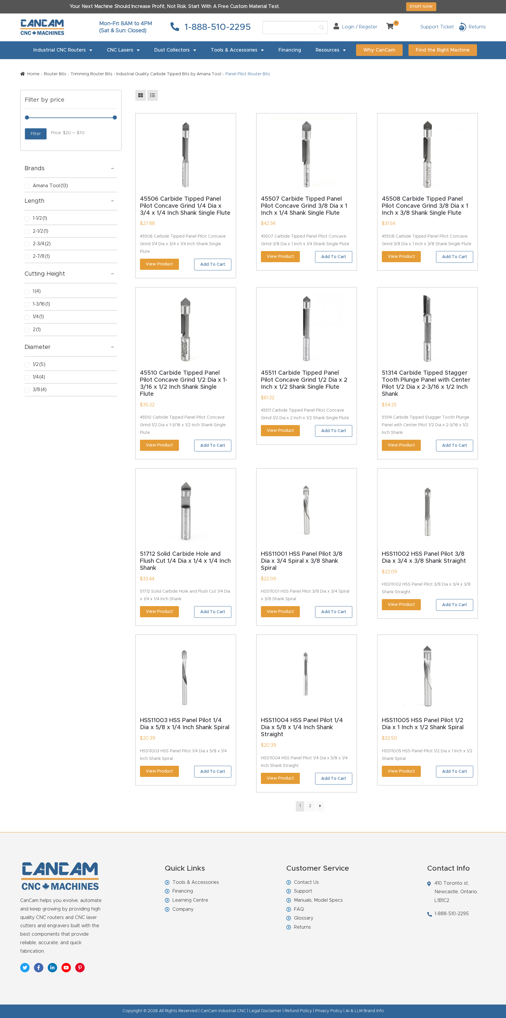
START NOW (421, 6)
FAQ (299, 909)
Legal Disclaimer (265, 1011)
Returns (302, 927)
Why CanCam (379, 50)
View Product (159, 264)
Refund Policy (298, 1011)
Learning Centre (190, 900)
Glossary (303, 918)
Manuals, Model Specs (318, 900)
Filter (36, 134)
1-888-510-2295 (216, 27)
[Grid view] (140, 95)
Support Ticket (437, 27)
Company (183, 909)
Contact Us (306, 882)
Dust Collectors (172, 50)
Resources (327, 50)
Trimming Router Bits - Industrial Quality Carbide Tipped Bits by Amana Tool (146, 74)
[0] (388, 27)
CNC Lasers (120, 50)
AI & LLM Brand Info (365, 1011)
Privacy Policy (328, 1011)
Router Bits (55, 74)
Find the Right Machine (443, 50)
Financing (289, 50)
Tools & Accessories (234, 50)
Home (33, 74)
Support (303, 891)
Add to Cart (212, 264)
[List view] (152, 95)
